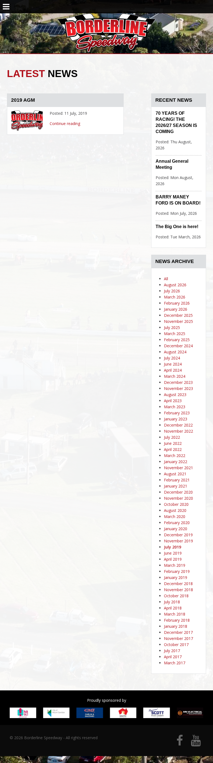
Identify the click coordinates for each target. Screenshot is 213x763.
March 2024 (174, 376)
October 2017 (176, 644)
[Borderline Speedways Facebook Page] (179, 743)
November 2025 (178, 321)
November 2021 (178, 467)
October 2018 (176, 595)
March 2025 (174, 333)
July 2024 (172, 358)
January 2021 (175, 486)
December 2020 (178, 492)
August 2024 (175, 351)
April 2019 (173, 559)
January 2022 (175, 461)
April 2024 (173, 370)
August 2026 (175, 284)
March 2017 (174, 662)
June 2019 (173, 553)
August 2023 (175, 394)
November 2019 (178, 540)
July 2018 (172, 601)
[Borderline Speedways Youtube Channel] (195, 743)
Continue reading (65, 123)
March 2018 (174, 614)
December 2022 (178, 425)
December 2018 (178, 583)
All (166, 278)
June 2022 (173, 443)
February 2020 (177, 522)
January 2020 (175, 528)
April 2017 (173, 656)
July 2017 (172, 650)
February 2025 (177, 339)
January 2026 (175, 309)
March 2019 (174, 565)
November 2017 (178, 638)
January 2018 (175, 626)
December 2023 (178, 382)
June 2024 (173, 364)
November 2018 (178, 589)
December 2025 (178, 315)
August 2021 (175, 473)
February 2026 (177, 303)
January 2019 (175, 577)
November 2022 (178, 431)
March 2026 (174, 297)
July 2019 (172, 547)
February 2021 (177, 480)
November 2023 (178, 388)
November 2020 (178, 498)
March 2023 (174, 406)
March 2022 (174, 455)
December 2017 (178, 632)
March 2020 (174, 516)
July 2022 (172, 437)
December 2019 (178, 534)
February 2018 (177, 620)
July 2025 (172, 327)
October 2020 (176, 504)
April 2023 (173, 400)
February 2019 (177, 571)
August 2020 (175, 510)
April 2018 (173, 608)
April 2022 (173, 449)
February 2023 (177, 412)
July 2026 (172, 291)
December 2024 (178, 345)
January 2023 (175, 419)
